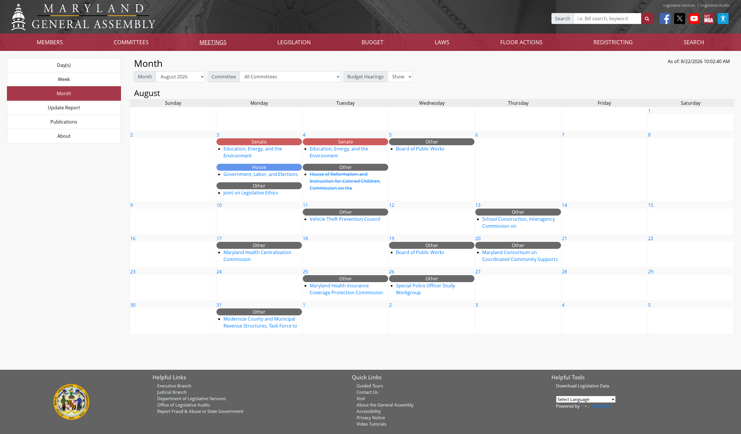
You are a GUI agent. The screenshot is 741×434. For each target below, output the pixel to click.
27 (477, 272)
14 (564, 205)
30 (132, 305)
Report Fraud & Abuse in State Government (200, 411)
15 (650, 205)
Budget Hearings (365, 76)
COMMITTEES (131, 42)
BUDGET (373, 42)
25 (305, 272)
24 (219, 272)
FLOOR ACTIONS (521, 42)
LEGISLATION (294, 42)
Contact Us (367, 392)
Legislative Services (679, 5)
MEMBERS (50, 42)
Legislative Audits (715, 5)
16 (132, 238)
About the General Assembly (385, 405)
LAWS (442, 42)
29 (650, 272)
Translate (601, 406)
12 (391, 205)
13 (477, 205)
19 (391, 238)
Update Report (64, 107)
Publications (63, 122)
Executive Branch (174, 386)
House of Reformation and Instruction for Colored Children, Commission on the (345, 181)
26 (391, 272)
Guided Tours (370, 386)
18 (305, 238)
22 (650, 238)
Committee (224, 76)
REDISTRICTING (613, 42)
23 (132, 272)
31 (219, 305)
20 (477, 238)
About (64, 136)
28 (564, 272)
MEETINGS (212, 42)
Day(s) (64, 65)
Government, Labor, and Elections (260, 174)
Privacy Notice (371, 417)
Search (562, 18)
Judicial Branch (172, 392)
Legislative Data (593, 386)
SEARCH (694, 42)
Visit (361, 398)
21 (564, 238)
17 (219, 238)
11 (305, 205)
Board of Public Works (420, 149)
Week (64, 79)
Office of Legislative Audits (183, 405)
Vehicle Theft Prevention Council (345, 219)
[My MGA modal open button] (707, 18)
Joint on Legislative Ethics (250, 193)
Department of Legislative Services (191, 398)
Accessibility (369, 411)
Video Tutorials (371, 424)
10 (219, 205)
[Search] (647, 18)
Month (64, 93)
